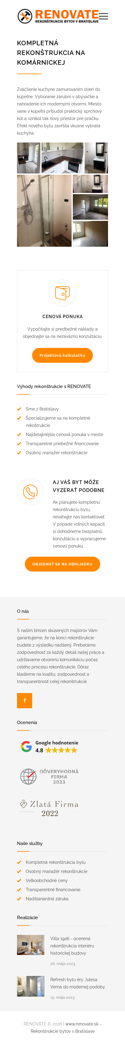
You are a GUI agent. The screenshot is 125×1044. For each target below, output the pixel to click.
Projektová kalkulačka (62, 355)
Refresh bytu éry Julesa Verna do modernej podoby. (78, 983)
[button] (28, 158)
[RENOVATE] (58, 16)
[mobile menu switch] (103, 16)
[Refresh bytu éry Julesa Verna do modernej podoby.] (30, 986)
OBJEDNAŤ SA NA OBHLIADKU (62, 564)
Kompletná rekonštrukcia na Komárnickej (51, 52)
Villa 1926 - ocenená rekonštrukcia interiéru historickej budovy (72, 946)
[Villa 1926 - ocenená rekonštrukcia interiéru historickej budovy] (30, 945)
